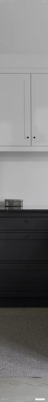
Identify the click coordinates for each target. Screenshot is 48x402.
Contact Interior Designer (40, 399)
